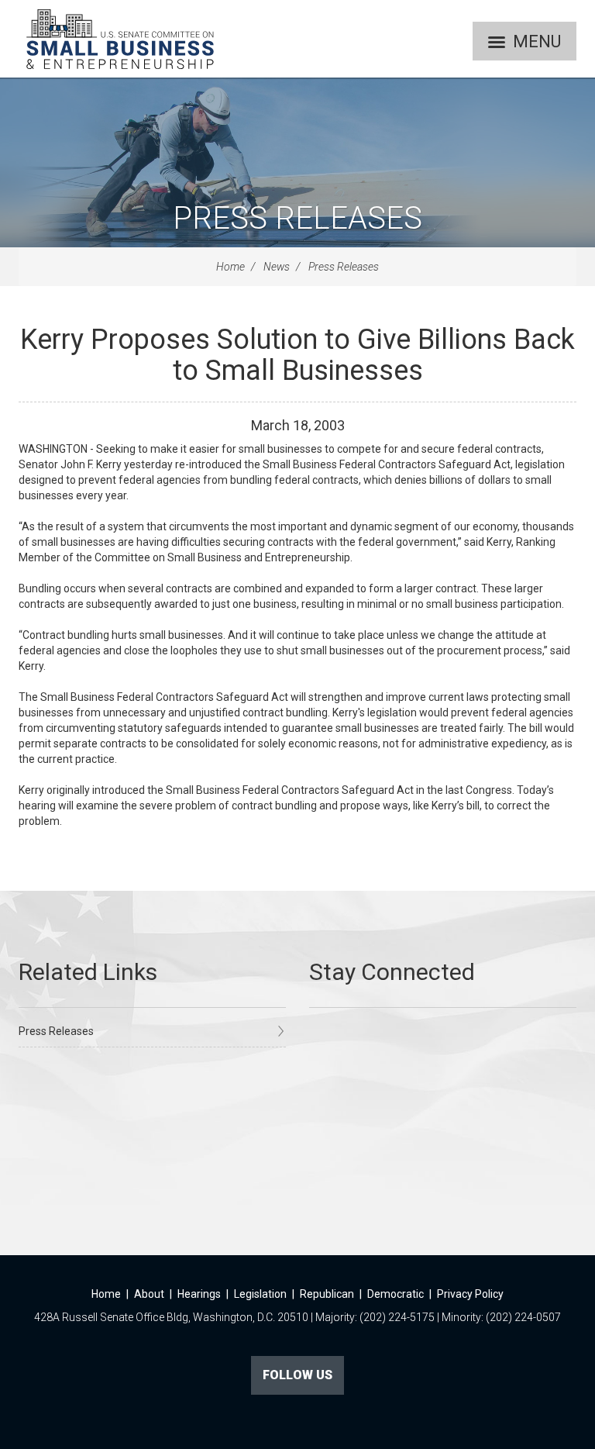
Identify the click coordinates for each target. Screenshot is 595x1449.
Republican (327, 1294)
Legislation (260, 1294)
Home (230, 266)
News (276, 266)
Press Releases (297, 218)
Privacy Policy (470, 1294)
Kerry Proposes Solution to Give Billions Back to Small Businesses (297, 355)
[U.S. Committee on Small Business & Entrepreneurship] (120, 39)
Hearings (199, 1294)
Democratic (395, 1294)
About (149, 1294)
